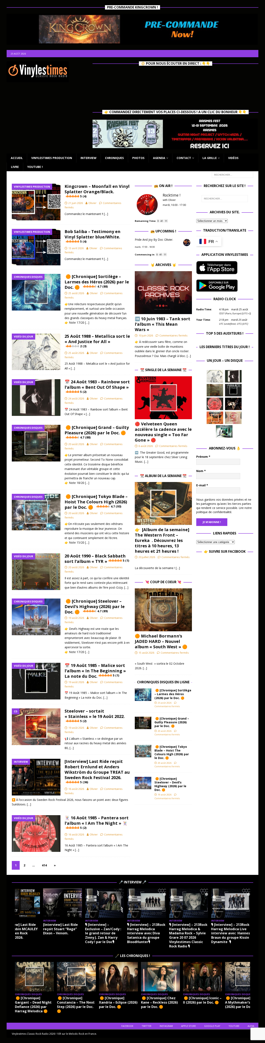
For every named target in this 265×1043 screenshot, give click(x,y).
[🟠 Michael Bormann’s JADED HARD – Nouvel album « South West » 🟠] (163, 609)
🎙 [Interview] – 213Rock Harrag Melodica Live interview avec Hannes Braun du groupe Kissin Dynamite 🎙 (230, 933)
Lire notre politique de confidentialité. (224, 510)
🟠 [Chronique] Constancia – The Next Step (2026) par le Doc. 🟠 (76, 1004)
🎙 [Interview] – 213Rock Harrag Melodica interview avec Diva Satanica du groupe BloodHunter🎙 (146, 933)
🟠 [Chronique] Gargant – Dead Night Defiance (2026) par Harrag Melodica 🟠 (33, 1004)
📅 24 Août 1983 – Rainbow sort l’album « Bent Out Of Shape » (97, 386)
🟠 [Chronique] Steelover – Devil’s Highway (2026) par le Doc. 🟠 (95, 606)
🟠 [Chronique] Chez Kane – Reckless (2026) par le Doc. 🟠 (159, 1002)
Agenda (159, 158)
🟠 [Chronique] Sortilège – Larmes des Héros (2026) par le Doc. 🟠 (97, 282)
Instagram (166, 1025)
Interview (88, 158)
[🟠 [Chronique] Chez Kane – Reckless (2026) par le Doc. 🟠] (160, 976)
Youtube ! (35, 167)
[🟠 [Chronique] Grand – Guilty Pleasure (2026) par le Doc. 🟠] (143, 723)
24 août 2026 (76, 398)
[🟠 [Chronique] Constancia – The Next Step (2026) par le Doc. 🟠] (76, 976)
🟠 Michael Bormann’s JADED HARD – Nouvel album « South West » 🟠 (161, 641)
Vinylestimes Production (51, 158)
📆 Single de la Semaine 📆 (163, 370)
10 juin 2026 (146, 335)
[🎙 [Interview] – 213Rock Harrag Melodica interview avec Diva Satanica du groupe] (146, 903)
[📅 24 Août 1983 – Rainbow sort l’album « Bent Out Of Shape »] (233, 376)
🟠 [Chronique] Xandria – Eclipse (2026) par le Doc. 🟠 (118, 1002)
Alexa (251, 1025)
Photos (138, 158)
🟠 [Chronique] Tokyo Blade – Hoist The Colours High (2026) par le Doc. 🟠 (96, 502)
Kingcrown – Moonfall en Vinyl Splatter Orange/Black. (97, 190)
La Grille (209, 158)
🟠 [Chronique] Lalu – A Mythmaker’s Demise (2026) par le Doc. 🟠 (244, 1002)
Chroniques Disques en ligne (163, 682)
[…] (106, 214)
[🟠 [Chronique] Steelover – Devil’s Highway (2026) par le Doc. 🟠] (143, 783)
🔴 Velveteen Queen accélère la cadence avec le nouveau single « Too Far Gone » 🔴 (163, 432)
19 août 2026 (76, 618)
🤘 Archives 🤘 (163, 264)
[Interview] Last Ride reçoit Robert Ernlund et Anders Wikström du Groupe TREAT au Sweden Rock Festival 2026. (97, 771)
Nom (201, 471)
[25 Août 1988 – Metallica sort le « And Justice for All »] (215, 376)
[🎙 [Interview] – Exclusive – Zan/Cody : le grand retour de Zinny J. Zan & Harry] (104, 903)
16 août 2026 (76, 789)
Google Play (212, 1025)
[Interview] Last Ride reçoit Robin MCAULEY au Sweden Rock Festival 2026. (19, 931)
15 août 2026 (146, 652)
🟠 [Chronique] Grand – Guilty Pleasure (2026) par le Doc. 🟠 (97, 432)
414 (44, 865)
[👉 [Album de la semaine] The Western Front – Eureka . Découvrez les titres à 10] (163, 503)
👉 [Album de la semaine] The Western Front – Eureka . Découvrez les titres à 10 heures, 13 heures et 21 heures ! (162, 540)
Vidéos (233, 158)
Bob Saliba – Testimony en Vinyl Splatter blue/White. (92, 236)
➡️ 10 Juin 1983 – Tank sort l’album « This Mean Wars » (162, 324)
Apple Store (188, 1025)
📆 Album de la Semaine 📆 (163, 476)
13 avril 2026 (76, 248)
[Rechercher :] (232, 174)
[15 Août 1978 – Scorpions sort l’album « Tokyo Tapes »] (233, 404)
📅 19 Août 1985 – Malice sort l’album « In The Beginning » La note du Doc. (95, 671)
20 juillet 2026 (147, 557)
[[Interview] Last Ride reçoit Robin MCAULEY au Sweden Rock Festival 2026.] (20, 903)
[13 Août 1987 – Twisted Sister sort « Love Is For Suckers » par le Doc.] (233, 418)
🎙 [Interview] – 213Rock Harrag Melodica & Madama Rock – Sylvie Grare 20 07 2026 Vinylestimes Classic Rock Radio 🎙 (188, 935)
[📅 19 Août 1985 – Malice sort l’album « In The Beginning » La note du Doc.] (233, 390)
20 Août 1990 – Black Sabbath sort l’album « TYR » (97, 558)
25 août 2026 (76, 293)
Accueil (17, 158)
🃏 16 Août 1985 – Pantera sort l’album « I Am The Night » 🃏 (97, 822)
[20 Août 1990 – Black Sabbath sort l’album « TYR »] (215, 390)
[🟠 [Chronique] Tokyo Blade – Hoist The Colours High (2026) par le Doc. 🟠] (143, 751)
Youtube (234, 1025)
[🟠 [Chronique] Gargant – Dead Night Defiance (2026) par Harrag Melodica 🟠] (34, 976)
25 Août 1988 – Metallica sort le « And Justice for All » (97, 340)
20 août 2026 (76, 444)
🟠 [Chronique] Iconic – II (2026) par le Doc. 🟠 (202, 1000)
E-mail (202, 485)
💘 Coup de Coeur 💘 (163, 582)
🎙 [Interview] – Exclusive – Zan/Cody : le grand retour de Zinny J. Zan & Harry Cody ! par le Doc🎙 (103, 933)
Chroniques (114, 158)
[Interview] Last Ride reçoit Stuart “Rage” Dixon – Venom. (60, 929)
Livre (15, 167)
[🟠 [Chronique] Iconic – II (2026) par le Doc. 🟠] (202, 976)
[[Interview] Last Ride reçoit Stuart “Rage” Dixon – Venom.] (62, 903)
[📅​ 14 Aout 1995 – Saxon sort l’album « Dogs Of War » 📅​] (215, 418)
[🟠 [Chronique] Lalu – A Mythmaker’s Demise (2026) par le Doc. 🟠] (244, 976)
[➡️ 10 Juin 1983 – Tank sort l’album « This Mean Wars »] (163, 292)
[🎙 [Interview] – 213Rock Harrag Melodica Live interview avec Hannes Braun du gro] (230, 903)
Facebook (127, 1025)
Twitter (146, 1025)
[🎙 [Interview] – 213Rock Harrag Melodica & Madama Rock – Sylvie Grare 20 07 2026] (188, 903)
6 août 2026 (146, 446)
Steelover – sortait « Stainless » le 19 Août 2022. (95, 715)
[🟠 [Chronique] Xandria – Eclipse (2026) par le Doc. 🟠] (118, 976)
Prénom (203, 457)
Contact (184, 158)
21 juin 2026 (75, 203)
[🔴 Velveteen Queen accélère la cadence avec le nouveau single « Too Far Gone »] (163, 397)
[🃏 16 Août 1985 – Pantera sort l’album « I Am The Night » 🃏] (215, 404)
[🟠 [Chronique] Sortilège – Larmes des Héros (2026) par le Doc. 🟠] (143, 694)
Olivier (92, 203)
